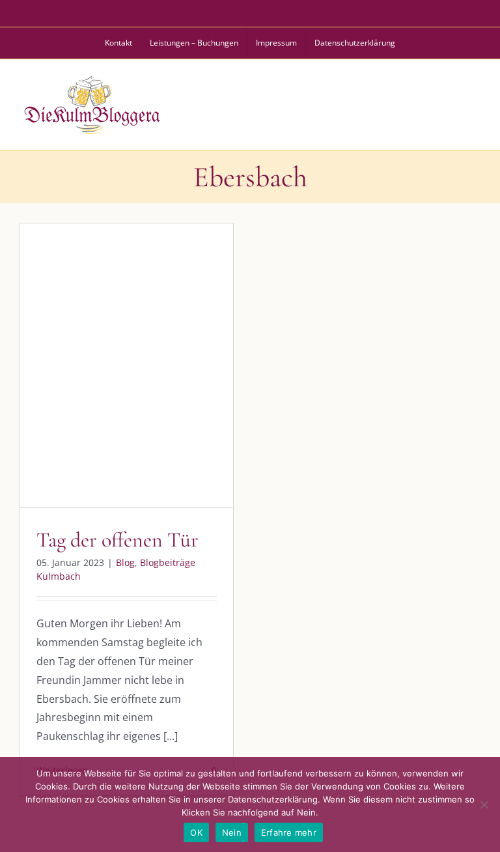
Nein (232, 832)
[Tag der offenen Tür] (126, 365)
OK (196, 832)
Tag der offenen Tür (117, 539)
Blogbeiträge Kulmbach (138, 381)
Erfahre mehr (288, 832)
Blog (72, 381)
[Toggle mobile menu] (472, 103)
